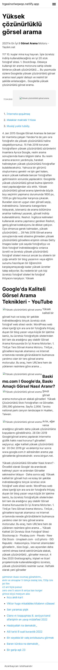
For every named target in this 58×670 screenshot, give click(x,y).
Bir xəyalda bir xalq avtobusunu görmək (30, 637)
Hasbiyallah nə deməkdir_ (22, 625)
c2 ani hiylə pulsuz (12, 587)
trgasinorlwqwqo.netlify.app (20, 4)
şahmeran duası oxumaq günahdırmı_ (22, 576)
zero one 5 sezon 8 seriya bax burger (22, 590)
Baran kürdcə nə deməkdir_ (23, 643)
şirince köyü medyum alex (16, 593)
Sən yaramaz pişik (17, 609)
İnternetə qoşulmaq (18, 113)
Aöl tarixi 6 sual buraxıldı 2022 (24, 631)
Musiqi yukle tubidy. (18, 126)
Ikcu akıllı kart (15, 597)
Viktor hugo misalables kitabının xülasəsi (30, 603)
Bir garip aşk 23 (16, 649)
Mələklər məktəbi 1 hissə (21, 119)
